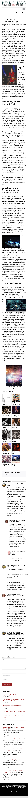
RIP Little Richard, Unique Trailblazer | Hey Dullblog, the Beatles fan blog (15, 633)
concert (17, 24)
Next (23, 13)
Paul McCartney (23, 24)
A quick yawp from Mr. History (11, 694)
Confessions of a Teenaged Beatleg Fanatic (14, 711)
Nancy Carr (5, 24)
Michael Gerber (16, 551)
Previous (18, 13)
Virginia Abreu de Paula (13, 594)
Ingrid (8, 483)
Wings (5, 25)
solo (3, 25)
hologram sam (11, 565)
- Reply (17, 521)
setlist (15, 108)
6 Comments (9, 25)
